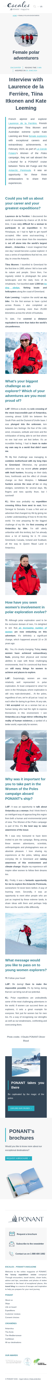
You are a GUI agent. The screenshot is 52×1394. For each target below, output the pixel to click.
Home (15, 15)
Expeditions (10, 1310)
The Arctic (9, 1332)
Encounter (16, 68)
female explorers (38, 136)
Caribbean (9, 1339)
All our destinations (13, 1342)
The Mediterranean (13, 1335)
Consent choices (12, 1317)
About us (9, 1300)
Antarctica (9, 1328)
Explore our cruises (20, 1108)
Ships (7, 1303)
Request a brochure (17, 1158)
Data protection (35, 1379)
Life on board (10, 1307)
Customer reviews (12, 1314)
